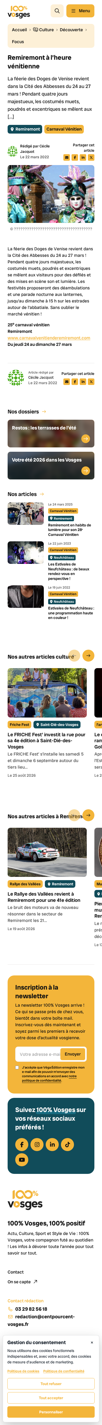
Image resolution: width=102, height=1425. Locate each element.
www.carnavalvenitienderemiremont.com (49, 338)
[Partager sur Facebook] (75, 157)
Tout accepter (51, 1397)
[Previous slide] (74, 656)
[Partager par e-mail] (66, 157)
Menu (84, 11)
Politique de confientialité (63, 1371)
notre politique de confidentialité (49, 1078)
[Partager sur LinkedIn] (83, 157)
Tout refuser (51, 1383)
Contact (16, 1272)
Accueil (19, 30)
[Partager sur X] (91, 157)
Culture (46, 30)
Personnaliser (51, 1412)
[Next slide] (88, 656)
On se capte (20, 1282)
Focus (18, 42)
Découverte (71, 30)
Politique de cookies (23, 1371)
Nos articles (22, 494)
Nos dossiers (23, 411)
